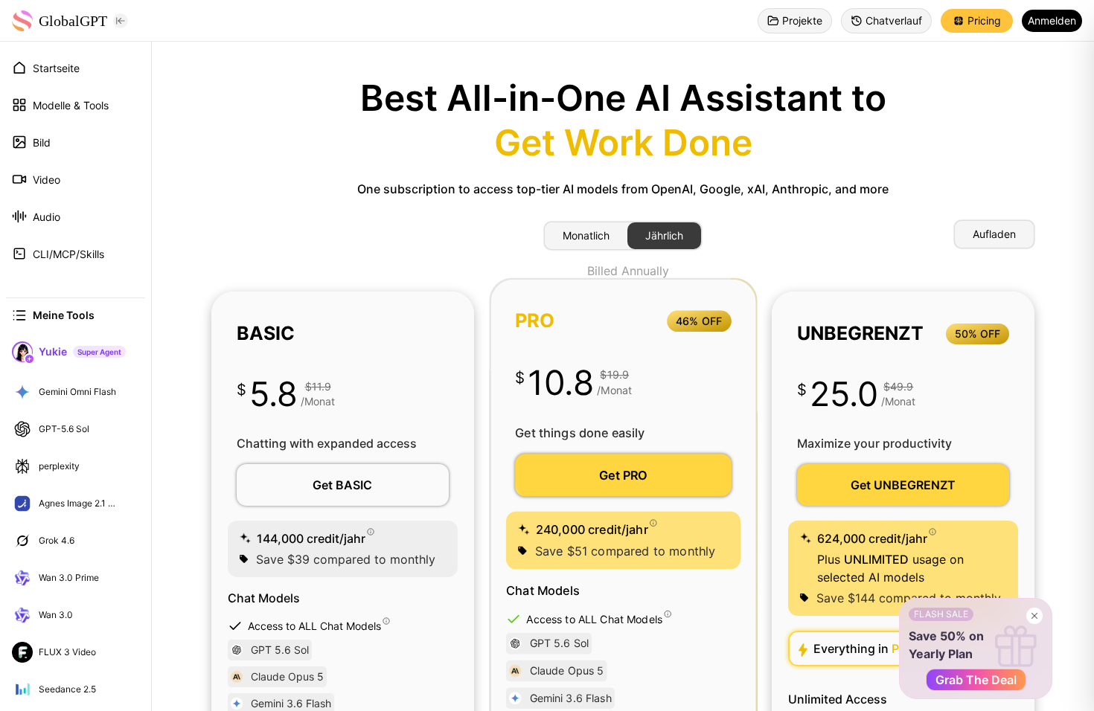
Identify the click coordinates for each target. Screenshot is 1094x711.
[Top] (129, 392)
